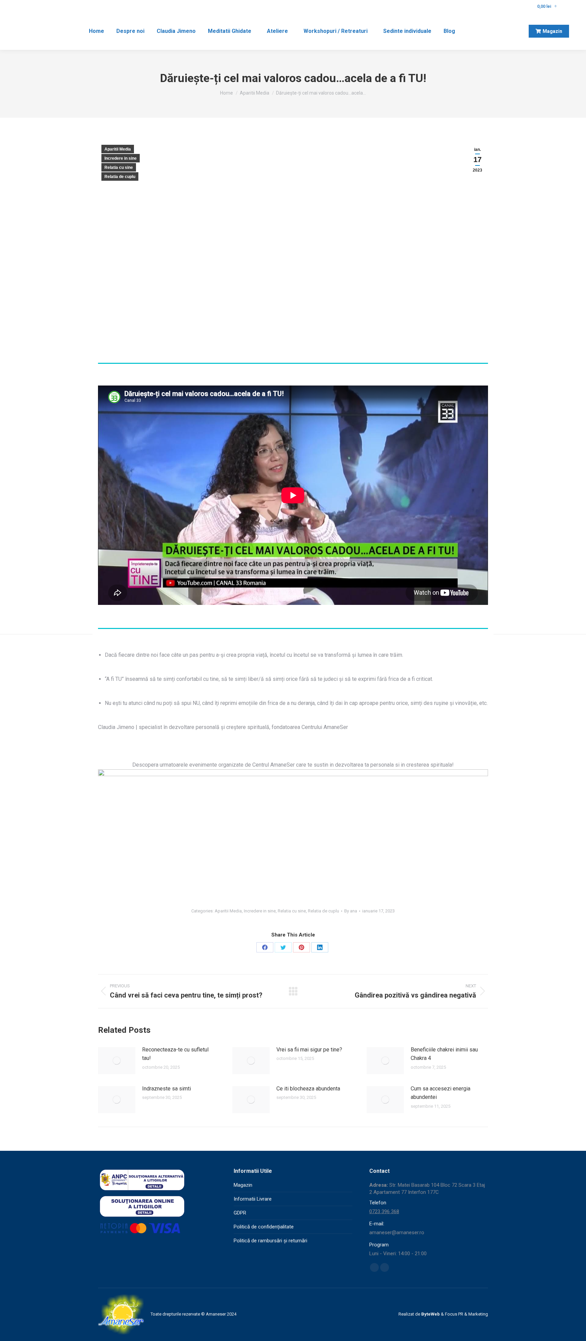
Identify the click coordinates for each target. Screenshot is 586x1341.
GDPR (240, 1213)
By (350, 910)
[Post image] (116, 1060)
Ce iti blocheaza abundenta (308, 1088)
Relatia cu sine (118, 167)
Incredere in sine (120, 158)
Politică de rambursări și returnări (270, 1241)
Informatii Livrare (253, 1199)
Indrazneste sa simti (166, 1088)
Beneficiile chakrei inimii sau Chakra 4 (444, 1054)
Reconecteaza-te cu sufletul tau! (175, 1054)
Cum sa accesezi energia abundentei (440, 1093)
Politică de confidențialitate (264, 1227)
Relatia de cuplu (119, 176)
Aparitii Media (117, 149)
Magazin (243, 1185)
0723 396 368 (384, 1211)
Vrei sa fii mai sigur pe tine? (309, 1049)
